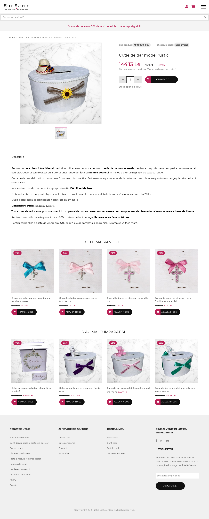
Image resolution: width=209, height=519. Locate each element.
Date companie (66, 443)
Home (11, 37)
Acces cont (112, 437)
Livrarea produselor (20, 453)
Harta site (63, 453)
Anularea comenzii (20, 469)
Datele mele (113, 448)
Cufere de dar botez (38, 37)
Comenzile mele (116, 453)
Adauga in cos (25, 312)
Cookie (13, 485)
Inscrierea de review (20, 474)
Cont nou (112, 443)
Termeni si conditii (19, 437)
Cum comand (17, 448)
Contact (62, 448)
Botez (22, 37)
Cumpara (162, 79)
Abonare (170, 485)
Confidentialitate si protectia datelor (29, 443)
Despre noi (64, 437)
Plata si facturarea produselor (25, 458)
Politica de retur (18, 464)
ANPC (13, 479)
